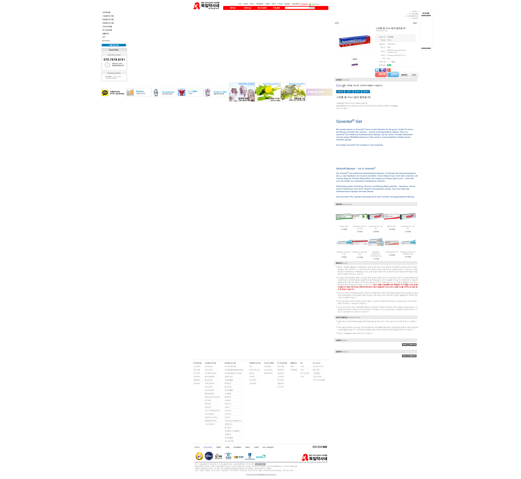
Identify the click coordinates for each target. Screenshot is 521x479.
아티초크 (228, 410)
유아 (251, 366)
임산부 (251, 373)
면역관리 (208, 404)
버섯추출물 (229, 390)
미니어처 (280, 387)
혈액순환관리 (210, 394)
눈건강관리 (209, 366)
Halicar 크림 (344, 226)
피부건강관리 (210, 390)
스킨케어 (197, 366)
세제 (292, 366)
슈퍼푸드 (228, 400)
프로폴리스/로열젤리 (232, 431)
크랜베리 (228, 434)
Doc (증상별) (413, 14)
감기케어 (208, 400)
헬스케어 (316, 370)
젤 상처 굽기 (391, 226)
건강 (302, 370)
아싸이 (227, 407)
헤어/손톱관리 (210, 377)
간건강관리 (209, 387)
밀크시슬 (228, 387)
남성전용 (252, 383)
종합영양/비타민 (211, 421)
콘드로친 (228, 427)
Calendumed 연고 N (391, 252)
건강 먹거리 (317, 377)
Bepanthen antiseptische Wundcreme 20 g (375, 254)
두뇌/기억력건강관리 (212, 410)
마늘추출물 (229, 380)
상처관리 (415, 18)
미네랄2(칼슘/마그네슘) (233, 373)
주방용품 (293, 370)
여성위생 (267, 366)
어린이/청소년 (254, 370)
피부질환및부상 (412, 16)
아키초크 (228, 414)
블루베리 (228, 397)
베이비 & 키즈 (318, 366)
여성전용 (252, 380)
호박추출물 (229, 438)
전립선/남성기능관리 (212, 397)
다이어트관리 (210, 414)
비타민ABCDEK (230, 366)
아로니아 (228, 404)
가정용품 (316, 373)
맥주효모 (228, 383)
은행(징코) (228, 424)
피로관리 (208, 407)
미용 (302, 366)
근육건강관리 (210, 383)
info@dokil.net (268, 470)
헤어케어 (197, 377)
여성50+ (252, 377)
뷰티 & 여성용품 (319, 380)
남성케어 (197, 383)
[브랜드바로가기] (399, 55)
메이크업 (197, 370)
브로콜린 (228, 394)
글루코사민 (229, 377)
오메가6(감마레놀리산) (233, 421)
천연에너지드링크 (211, 417)
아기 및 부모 (304, 373)
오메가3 (227, 417)
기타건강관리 (210, 424)
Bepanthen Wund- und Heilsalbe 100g (408, 253)
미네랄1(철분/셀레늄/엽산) (234, 370)
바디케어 (197, 373)
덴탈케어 (197, 380)
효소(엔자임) (229, 441)
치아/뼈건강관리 (211, 373)
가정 (302, 377)
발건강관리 (209, 380)
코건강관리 (209, 370)
